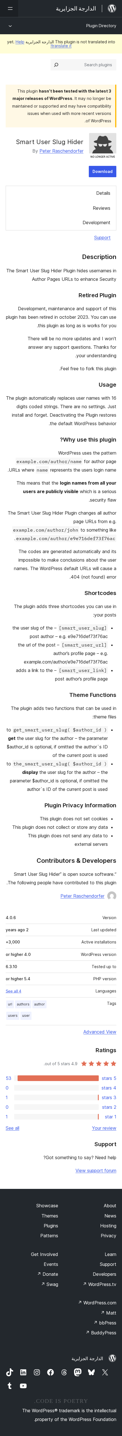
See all (12, 1128)
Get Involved (44, 1254)
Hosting (108, 1226)
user (26, 1015)
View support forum (95, 1170)
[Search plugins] (56, 64)
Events (51, 1264)
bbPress (104, 1323)
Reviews (101, 208)
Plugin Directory (101, 25)
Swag (49, 1284)
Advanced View (99, 1032)
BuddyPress (100, 1333)
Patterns (49, 1235)
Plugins (51, 1226)
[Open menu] (9, 8)
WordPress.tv (99, 1284)
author (39, 1004)
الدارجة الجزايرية (87, 1358)
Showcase (47, 1205)
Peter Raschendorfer (61, 151)
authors (23, 1004)
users (13, 1015)
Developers (104, 1274)
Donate (47, 1274)
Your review (104, 1128)
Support (102, 237)
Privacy (108, 1235)
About (110, 1205)
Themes (49, 1216)
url (10, 1004)
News (110, 1216)
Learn (110, 1254)
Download (102, 171)
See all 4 (13, 991)
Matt (108, 1313)
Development (96, 222)
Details (103, 193)
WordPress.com (97, 1303)
